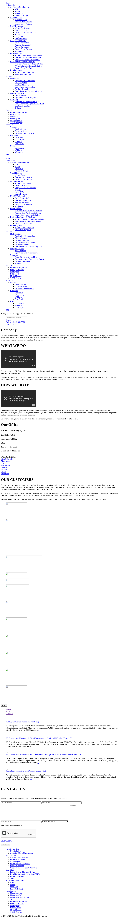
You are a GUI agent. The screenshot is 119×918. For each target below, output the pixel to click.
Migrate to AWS (16, 895)
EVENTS (9, 714)
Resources (14, 135)
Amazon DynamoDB (23, 45)
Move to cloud (11, 891)
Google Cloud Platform (23, 24)
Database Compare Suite (19, 112)
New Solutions (20, 95)
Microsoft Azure (21, 20)
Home (8, 3)
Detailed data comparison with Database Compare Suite (26, 771)
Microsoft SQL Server (23, 28)
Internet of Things (21, 15)
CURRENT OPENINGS (24, 133)
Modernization (15, 79)
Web (16, 9)
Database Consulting (22, 106)
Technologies (10, 5)
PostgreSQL (19, 36)
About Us (9, 125)
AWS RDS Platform (22, 30)
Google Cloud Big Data (23, 68)
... (39, 730)
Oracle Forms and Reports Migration (28, 91)
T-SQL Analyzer (16, 123)
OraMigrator (14, 116)
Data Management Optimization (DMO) (29, 104)
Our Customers (20, 129)
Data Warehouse (16, 53)
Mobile (17, 11)
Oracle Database (21, 39)
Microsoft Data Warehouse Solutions (28, 55)
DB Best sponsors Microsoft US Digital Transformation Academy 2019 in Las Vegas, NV (39, 738)
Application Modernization (25, 81)
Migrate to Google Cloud (19, 897)
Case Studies (19, 144)
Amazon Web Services (23, 22)
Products (9, 110)
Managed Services (17, 93)
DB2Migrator (15, 118)
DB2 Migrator (15, 908)
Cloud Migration (21, 83)
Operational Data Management (26, 97)
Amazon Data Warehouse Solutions (28, 58)
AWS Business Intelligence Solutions (28, 66)
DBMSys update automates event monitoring (22, 722)
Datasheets (19, 137)
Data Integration (16, 70)
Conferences (19, 148)
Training (18, 108)
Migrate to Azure (16, 893)
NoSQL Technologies (18, 41)
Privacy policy (6, 841)
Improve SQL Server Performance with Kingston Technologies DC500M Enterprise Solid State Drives (43, 755)
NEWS (4, 705)
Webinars (18, 142)
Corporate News (21, 131)
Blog (7, 154)
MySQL (18, 34)
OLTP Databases (16, 26)
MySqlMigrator (16, 121)
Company (13, 127)
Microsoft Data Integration (24, 72)
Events (12, 146)
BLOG (8, 712)
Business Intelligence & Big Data (22, 62)
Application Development (19, 7)
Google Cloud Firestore (23, 49)
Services (9, 76)
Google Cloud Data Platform (25, 32)
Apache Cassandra (22, 47)
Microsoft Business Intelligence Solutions (30, 64)
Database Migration (22, 85)
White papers (20, 140)
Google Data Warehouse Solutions (27, 60)
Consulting (14, 100)
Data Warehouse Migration (25, 87)
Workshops (19, 152)
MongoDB (19, 51)
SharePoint (19, 13)
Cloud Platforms (16, 18)
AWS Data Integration (23, 74)
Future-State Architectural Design (27, 102)
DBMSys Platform (17, 114)
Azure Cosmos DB (22, 43)
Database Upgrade (21, 89)
